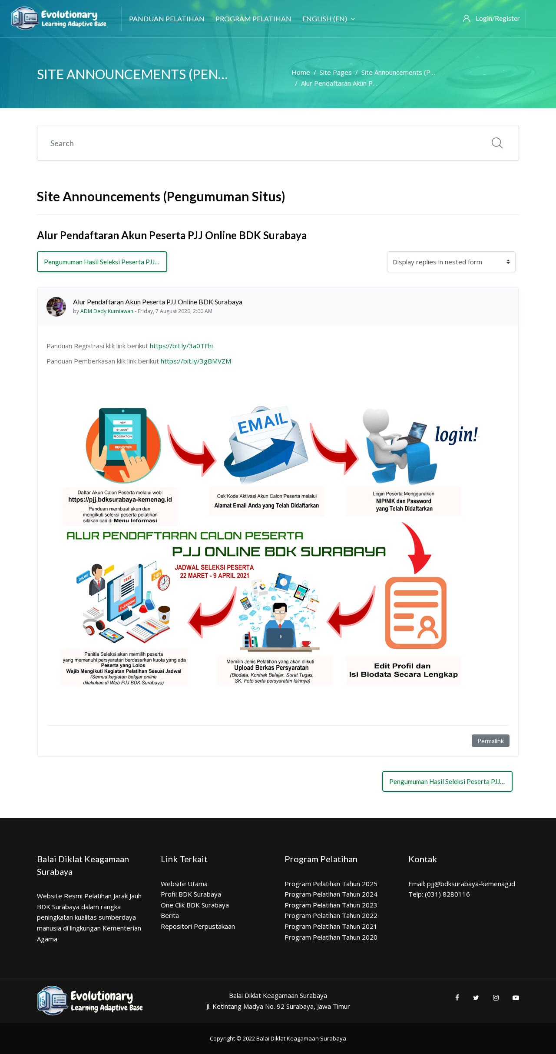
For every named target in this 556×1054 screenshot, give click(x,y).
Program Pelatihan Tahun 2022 (331, 915)
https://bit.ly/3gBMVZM (196, 361)
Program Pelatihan (253, 18)
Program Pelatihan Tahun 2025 (331, 883)
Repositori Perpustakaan (198, 926)
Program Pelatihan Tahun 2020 (331, 937)
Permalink (490, 740)
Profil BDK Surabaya (191, 894)
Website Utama (184, 883)
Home (300, 72)
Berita (170, 915)
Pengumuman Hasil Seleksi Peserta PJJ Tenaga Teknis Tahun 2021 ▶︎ (105, 262)
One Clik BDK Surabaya (195, 905)
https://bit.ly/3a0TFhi (181, 345)
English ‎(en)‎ (324, 18)
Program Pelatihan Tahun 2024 (331, 894)
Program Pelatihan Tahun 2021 (331, 926)
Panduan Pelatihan (167, 18)
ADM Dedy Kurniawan (106, 311)
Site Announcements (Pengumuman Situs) (423, 72)
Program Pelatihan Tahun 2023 (331, 905)
